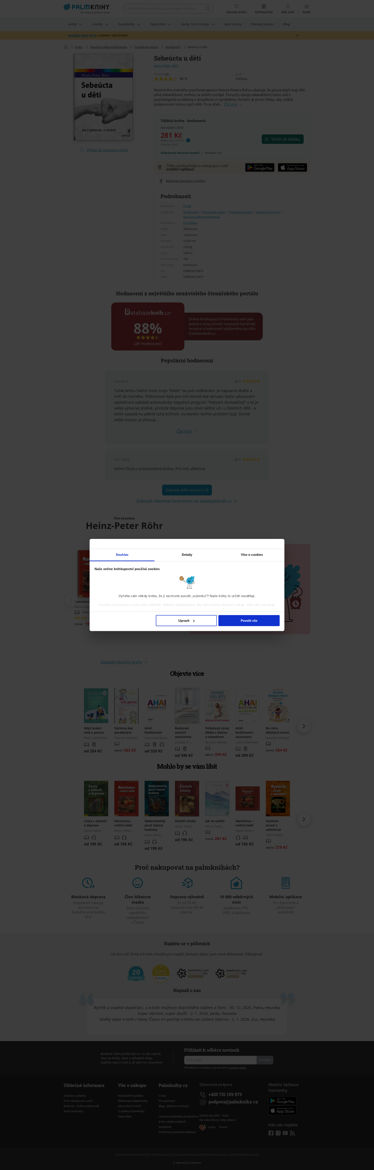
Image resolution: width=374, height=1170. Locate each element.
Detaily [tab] (187, 554)
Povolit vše (249, 620)
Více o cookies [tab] (252, 554)
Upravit (183, 620)
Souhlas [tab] (122, 554)
